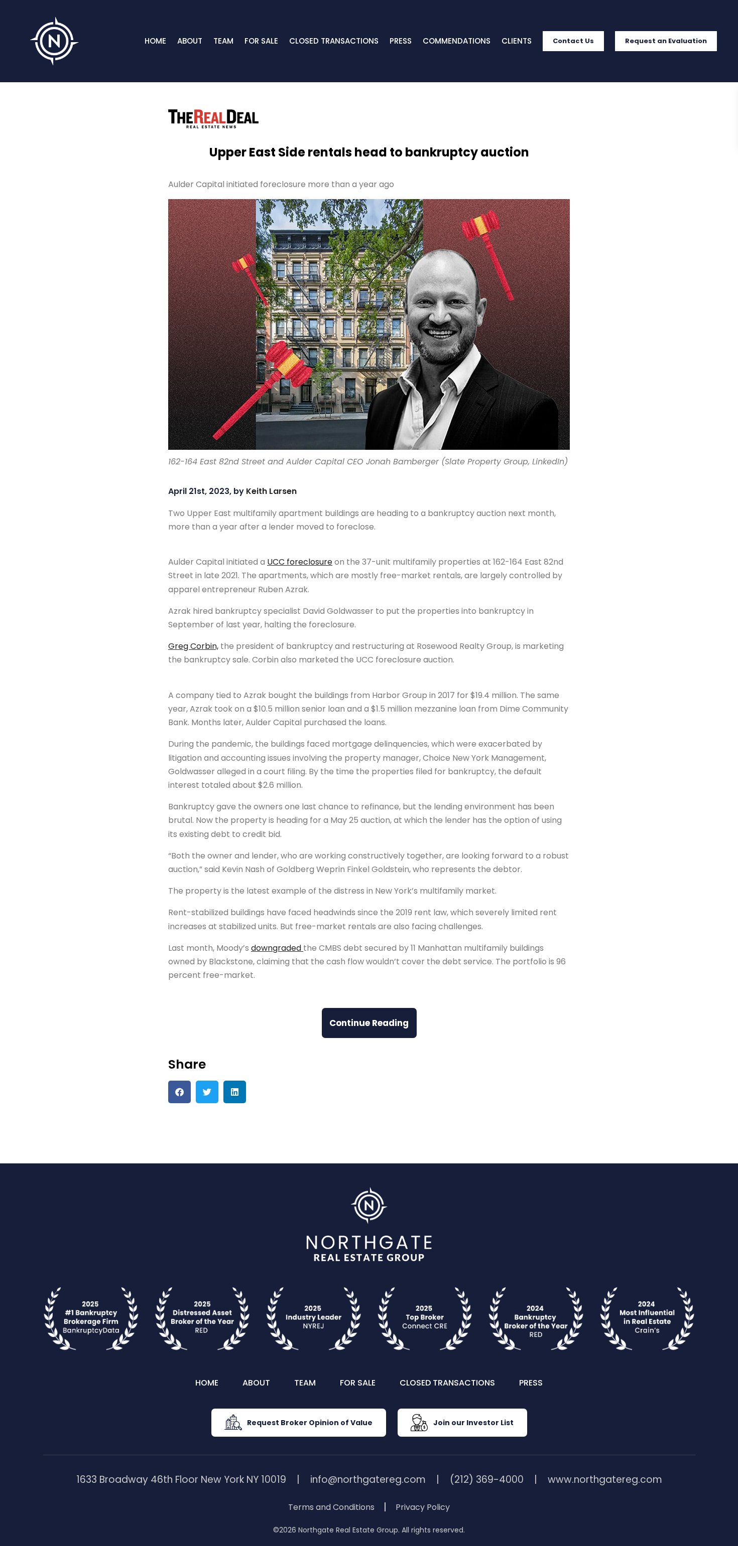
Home (155, 41)
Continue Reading (369, 1023)
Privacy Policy (423, 1507)
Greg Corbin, (193, 646)
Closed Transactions (334, 41)
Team (223, 41)
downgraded (277, 948)
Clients (517, 41)
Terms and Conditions (331, 1507)
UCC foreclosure (299, 562)
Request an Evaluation (666, 41)
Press (401, 41)
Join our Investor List (473, 1423)
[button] (179, 1092)
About (189, 41)
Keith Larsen (271, 491)
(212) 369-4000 (487, 1479)
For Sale (261, 41)
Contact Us (573, 41)
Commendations (456, 41)
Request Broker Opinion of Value (310, 1423)
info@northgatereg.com (368, 1479)
